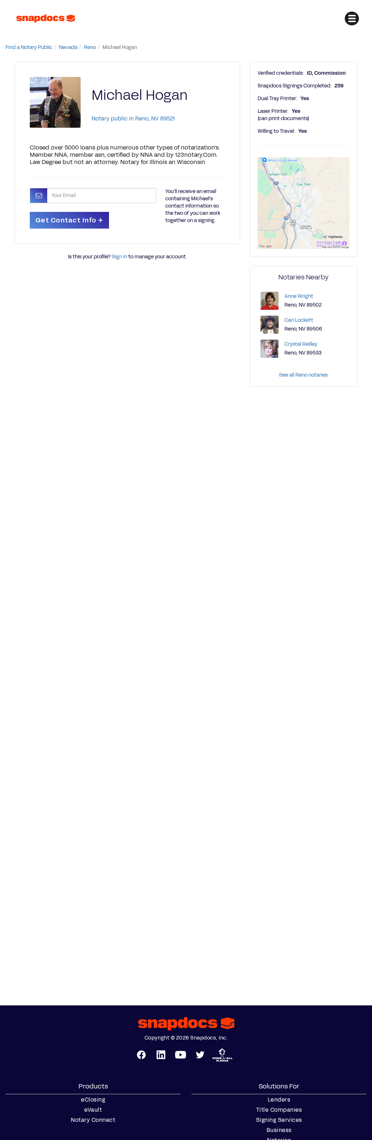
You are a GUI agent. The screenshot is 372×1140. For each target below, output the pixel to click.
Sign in (119, 256)
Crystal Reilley (300, 344)
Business (279, 1130)
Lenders (279, 1099)
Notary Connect (93, 1120)
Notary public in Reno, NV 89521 (133, 118)
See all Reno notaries (303, 375)
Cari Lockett (298, 320)
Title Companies (279, 1110)
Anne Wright (298, 296)
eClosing (93, 1099)
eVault (93, 1110)
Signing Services (279, 1120)
